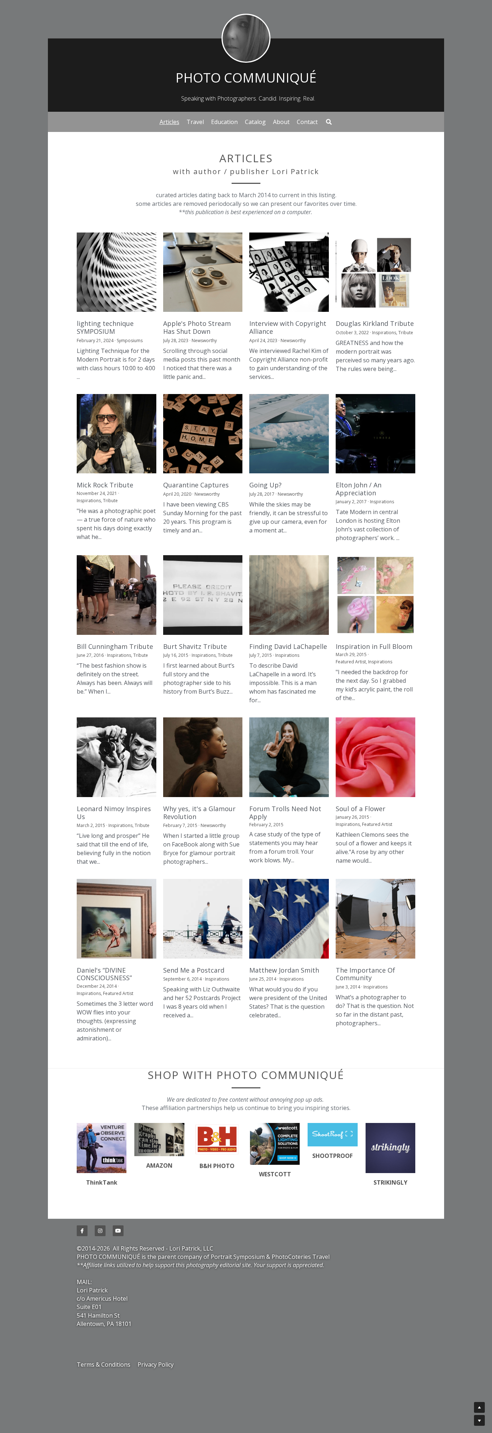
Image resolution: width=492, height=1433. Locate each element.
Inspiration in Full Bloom (374, 646)
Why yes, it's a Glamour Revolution (199, 812)
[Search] (329, 122)
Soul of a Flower (360, 808)
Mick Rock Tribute (105, 485)
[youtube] (118, 1275)
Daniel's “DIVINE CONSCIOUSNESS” (104, 974)
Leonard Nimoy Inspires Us (114, 812)
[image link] (246, 38)
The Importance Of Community (365, 974)
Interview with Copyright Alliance (287, 327)
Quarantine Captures (196, 485)
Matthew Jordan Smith (284, 970)
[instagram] (100, 1275)
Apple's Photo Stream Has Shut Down (197, 327)
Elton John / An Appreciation (358, 489)
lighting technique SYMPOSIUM (105, 327)
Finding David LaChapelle (288, 646)
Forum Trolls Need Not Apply (285, 812)
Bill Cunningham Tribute (115, 646)
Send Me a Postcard (193, 970)
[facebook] (82, 1275)
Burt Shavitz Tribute (195, 646)
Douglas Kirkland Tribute (375, 323)
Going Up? (265, 485)
